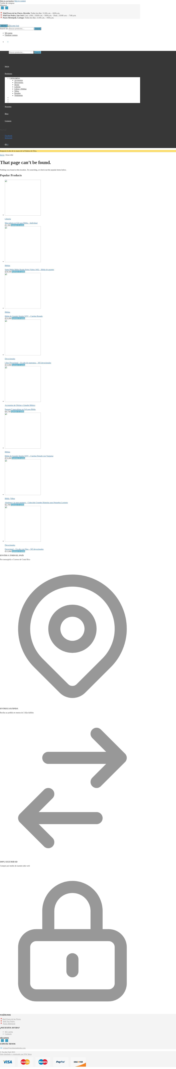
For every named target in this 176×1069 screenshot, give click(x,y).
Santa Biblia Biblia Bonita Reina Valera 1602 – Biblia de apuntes (29, 270)
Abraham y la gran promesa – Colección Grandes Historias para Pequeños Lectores (36, 503)
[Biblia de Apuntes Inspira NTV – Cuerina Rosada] (23, 308)
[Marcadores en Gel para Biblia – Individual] (23, 215)
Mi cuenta (8, 33)
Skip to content (20, 1)
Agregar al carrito (17, 225)
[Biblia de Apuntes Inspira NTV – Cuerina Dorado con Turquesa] (23, 448)
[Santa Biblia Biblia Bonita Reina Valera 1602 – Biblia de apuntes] (23, 261)
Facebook (8, 136)
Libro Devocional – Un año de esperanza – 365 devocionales (28, 363)
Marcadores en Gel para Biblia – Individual (21, 223)
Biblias (7, 266)
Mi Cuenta (9, 1032)
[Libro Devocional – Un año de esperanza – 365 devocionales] (23, 355)
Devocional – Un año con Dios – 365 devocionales (24, 549)
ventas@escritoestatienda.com (14, 1048)
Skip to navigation (7, 1)
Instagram (8, 138)
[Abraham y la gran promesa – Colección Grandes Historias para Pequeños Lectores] (23, 494)
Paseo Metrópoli (9, 1024)
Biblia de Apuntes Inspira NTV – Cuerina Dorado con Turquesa (29, 456)
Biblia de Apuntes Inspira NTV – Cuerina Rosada (24, 316)
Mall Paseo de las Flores (11, 1019)
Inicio (2, 155)
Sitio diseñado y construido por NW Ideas (16, 1054)
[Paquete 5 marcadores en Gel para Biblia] (23, 401)
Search (37, 29)
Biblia (7, 499)
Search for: (4, 29)
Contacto (8, 1034)
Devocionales (10, 359)
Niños (12, 499)
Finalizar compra (11, 35)
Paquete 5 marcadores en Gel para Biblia (20, 409)
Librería (8, 219)
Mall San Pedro (9, 1021)
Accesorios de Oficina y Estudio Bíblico (20, 405)
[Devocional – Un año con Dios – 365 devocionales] (23, 541)
